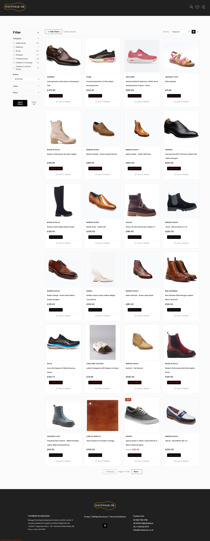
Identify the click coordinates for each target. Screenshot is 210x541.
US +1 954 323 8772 (141, 527)
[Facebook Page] (105, 525)
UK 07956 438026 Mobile (143, 523)
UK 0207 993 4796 (140, 520)
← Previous (109, 472)
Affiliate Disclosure (100, 517)
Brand (15, 74)
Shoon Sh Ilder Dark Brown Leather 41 (140, 227)
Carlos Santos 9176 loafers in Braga (100, 441)
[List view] (197, 32)
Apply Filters (20, 103)
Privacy (87, 517)
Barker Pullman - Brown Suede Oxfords (101, 154)
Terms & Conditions (118, 517)
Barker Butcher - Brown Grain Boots (139, 295)
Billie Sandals (170, 81)
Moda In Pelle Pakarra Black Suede (60, 227)
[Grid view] (194, 32)
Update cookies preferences (11, 540)
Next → (137, 472)
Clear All (34, 103)
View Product (56, 96)
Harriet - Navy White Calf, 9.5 (176, 441)
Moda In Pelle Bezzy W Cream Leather (62, 154)
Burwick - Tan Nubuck (134, 368)
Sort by (166, 32)
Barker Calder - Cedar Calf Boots (138, 154)
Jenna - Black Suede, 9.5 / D (176, 227)
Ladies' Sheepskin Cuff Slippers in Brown (102, 368)
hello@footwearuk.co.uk (143, 530)
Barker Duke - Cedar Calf (95, 227)
